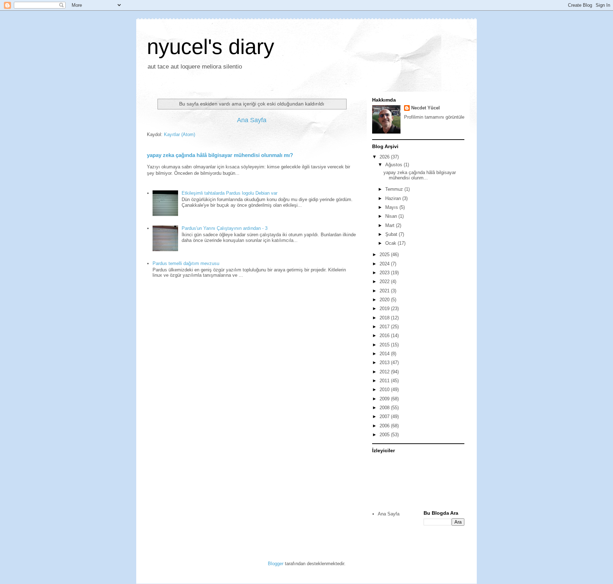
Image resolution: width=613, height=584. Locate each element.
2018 (385, 317)
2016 (385, 335)
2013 (385, 362)
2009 (385, 398)
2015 (385, 344)
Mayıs (392, 207)
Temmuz (394, 189)
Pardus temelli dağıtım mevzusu (186, 263)
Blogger (275, 563)
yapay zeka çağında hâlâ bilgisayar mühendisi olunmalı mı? (220, 155)
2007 (385, 416)
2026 (385, 156)
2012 (385, 371)
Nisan (391, 216)
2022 (385, 281)
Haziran (393, 198)
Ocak (391, 243)
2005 (385, 434)
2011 (385, 380)
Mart (390, 225)
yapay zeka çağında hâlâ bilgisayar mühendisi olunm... (419, 175)
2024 (385, 263)
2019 (385, 308)
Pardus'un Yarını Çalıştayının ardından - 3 (224, 228)
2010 (385, 389)
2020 (385, 299)
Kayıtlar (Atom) (179, 134)
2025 (385, 254)
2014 (385, 353)
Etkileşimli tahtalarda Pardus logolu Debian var (229, 193)
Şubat (392, 234)
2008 (385, 407)
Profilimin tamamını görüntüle (434, 117)
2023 (385, 272)
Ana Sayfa (251, 120)
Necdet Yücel (425, 107)
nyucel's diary (210, 47)
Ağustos (394, 164)
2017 (385, 326)
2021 (385, 290)
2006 (385, 425)
